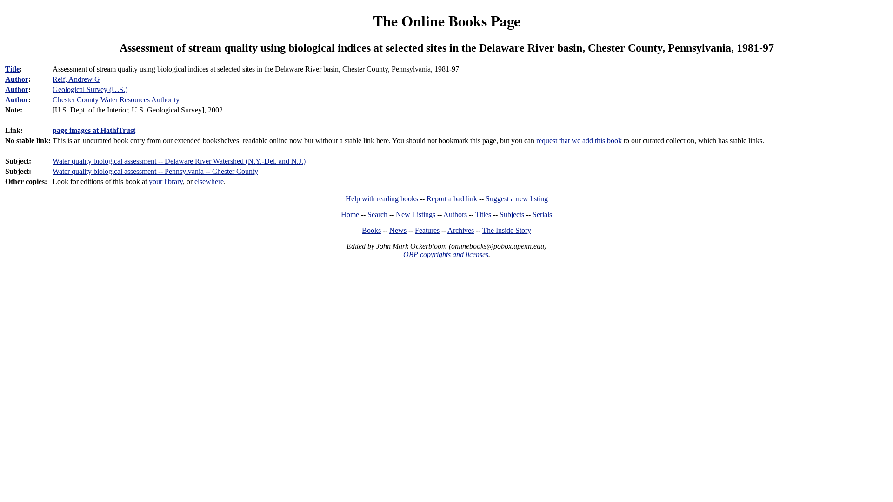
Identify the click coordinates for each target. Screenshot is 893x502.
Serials (542, 214)
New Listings (415, 214)
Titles (483, 214)
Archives (460, 230)
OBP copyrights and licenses (445, 254)
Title (12, 69)
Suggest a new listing (517, 199)
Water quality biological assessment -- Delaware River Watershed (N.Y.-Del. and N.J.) (179, 161)
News (398, 230)
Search (377, 214)
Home (350, 214)
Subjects (512, 214)
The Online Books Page (446, 21)
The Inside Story (506, 230)
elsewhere (209, 181)
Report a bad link (452, 199)
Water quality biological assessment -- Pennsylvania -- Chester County (155, 171)
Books (371, 230)
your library (166, 181)
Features (427, 230)
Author (16, 79)
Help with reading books (382, 199)
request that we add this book (579, 141)
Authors (455, 214)
